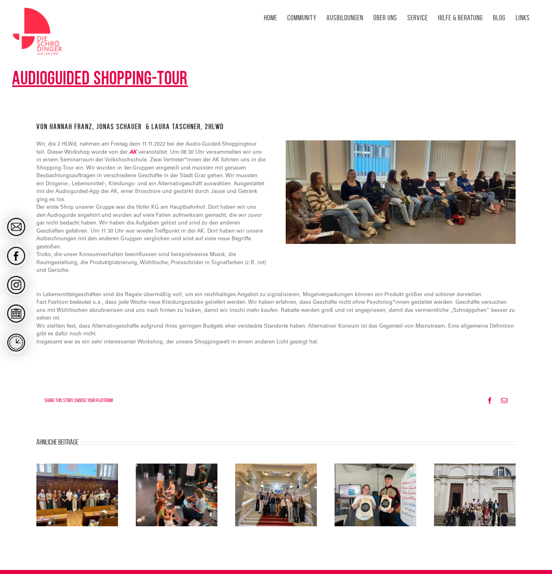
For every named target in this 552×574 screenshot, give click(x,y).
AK (133, 152)
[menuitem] (16, 227)
